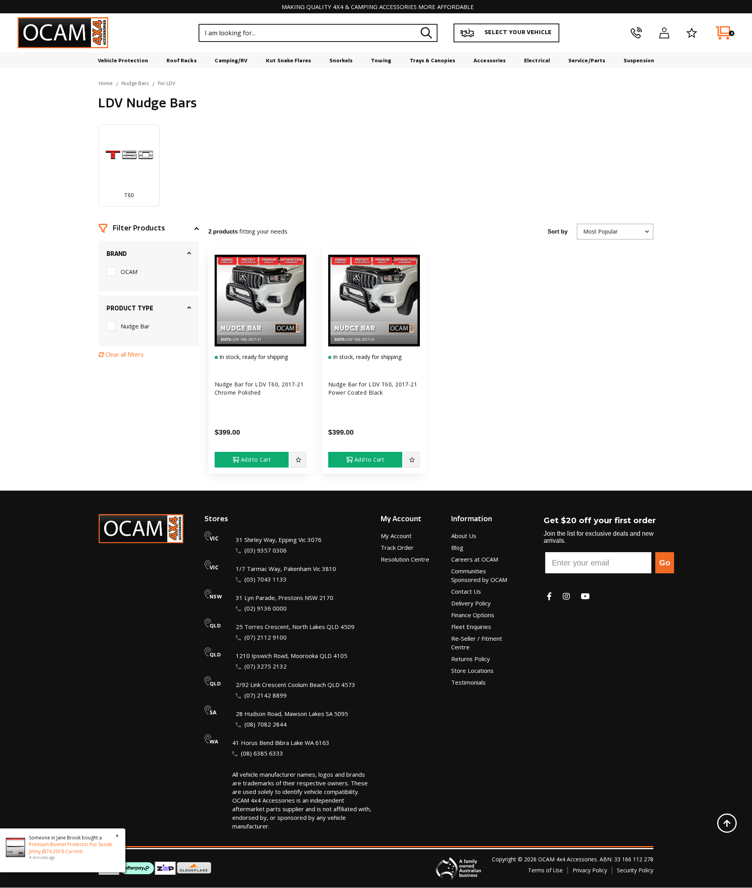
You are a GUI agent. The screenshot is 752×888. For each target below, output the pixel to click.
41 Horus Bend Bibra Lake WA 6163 (280, 743)
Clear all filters (124, 354)
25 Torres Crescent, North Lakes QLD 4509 (295, 627)
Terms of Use (545, 870)
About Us (463, 536)
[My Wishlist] (692, 33)
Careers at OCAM (474, 559)
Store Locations (472, 670)
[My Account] (664, 33)
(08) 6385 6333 (262, 753)
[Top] (727, 823)
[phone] (636, 33)
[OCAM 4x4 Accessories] (63, 32)
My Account (396, 536)
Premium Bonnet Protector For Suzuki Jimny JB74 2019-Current (70, 848)
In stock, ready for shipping (253, 357)
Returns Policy (470, 659)
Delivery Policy (471, 603)
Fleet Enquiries (471, 627)
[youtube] (585, 596)
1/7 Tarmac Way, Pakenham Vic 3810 (286, 569)
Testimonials (468, 682)
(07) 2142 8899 (265, 695)
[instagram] (566, 596)
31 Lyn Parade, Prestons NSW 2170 (284, 598)
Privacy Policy (590, 870)
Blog (457, 547)
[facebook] (549, 596)
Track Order (397, 547)
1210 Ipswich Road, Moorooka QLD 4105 (291, 656)
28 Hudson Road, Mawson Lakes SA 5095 (292, 714)
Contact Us (466, 591)
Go (664, 562)
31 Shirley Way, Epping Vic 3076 (279, 540)
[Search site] (426, 32)
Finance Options (472, 615)
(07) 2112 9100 (265, 637)
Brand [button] (117, 253)
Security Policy (635, 870)
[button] (149, 228)
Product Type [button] (130, 308)
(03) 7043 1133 (265, 579)
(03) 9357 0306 (265, 550)
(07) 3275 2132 (265, 666)
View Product (260, 339)
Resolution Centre (405, 559)
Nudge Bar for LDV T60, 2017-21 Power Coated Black (372, 388)
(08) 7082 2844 (265, 724)
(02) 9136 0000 (265, 608)
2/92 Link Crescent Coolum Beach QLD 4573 (295, 685)
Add (256, 459)
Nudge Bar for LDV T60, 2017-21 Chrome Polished (259, 388)
